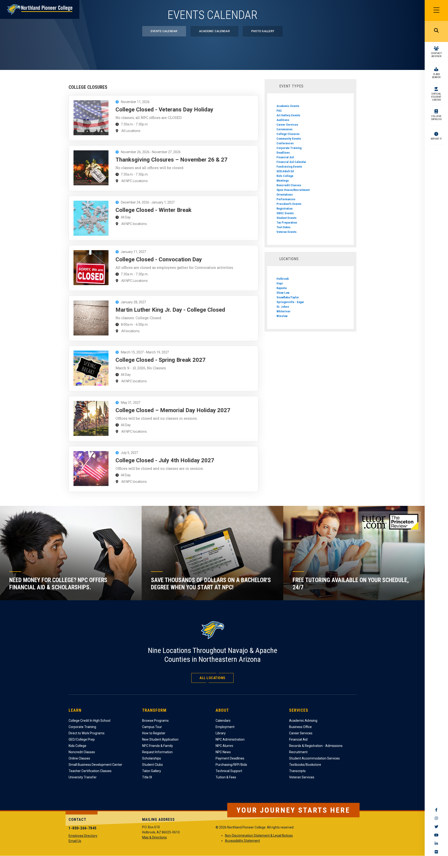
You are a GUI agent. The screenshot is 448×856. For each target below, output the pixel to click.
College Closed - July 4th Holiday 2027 (165, 460)
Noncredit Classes (288, 185)
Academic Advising (303, 720)
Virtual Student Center (436, 96)
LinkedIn (436, 843)
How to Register (153, 733)
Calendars (223, 720)
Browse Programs (155, 720)
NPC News (223, 752)
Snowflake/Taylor (287, 297)
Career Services (287, 124)
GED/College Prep (82, 739)
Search (436, 31)
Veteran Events (286, 232)
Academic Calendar (214, 31)
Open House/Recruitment (293, 190)
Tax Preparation (286, 222)
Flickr (436, 852)
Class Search (436, 76)
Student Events (286, 218)
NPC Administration (230, 739)
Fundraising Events (289, 166)
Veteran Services (301, 777)
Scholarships (151, 758)
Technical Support (229, 771)
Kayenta (281, 288)
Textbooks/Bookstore (305, 764)
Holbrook (282, 278)
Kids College (284, 176)
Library (221, 733)
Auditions (282, 120)
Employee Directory (83, 836)
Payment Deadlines (230, 758)
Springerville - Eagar (290, 302)
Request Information (157, 752)
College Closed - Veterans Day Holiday (164, 109)
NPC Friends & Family (157, 746)
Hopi (279, 283)
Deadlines (283, 152)
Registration (284, 208)
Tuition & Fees (226, 777)
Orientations (284, 194)
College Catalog (436, 118)
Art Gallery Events (288, 115)
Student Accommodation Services (314, 758)
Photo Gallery (262, 31)
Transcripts (297, 771)
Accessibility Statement (242, 840)
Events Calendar (164, 31)
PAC (279, 110)
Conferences (285, 143)
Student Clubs (152, 764)
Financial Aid (285, 157)
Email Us (75, 841)
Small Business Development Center (95, 764)
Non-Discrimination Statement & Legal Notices (259, 835)
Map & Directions (154, 837)
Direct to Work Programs (87, 733)
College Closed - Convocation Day (159, 259)
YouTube (436, 835)
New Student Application (160, 739)
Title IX (147, 777)
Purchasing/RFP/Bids (231, 764)
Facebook (436, 810)
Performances (285, 199)
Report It (436, 138)
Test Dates (283, 227)
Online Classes (79, 758)
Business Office (300, 727)
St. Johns (282, 306)
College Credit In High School (89, 720)
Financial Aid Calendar (291, 162)
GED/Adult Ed (285, 171)
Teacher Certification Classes (90, 771)
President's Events (288, 204)
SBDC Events (285, 213)
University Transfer (83, 777)
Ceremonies (284, 129)
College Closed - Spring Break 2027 (161, 360)
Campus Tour (152, 727)
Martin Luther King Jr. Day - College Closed (170, 310)
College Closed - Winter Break (154, 210)
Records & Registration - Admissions (316, 746)
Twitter (436, 826)
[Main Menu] (436, 10)
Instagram (436, 818)
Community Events (288, 138)
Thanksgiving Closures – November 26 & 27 (172, 159)
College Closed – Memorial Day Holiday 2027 (173, 410)
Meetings (282, 180)
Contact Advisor (436, 55)
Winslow (281, 316)
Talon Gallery (151, 771)
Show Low (282, 292)
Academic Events (287, 106)
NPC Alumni (224, 746)
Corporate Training (288, 148)
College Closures (288, 134)
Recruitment (298, 752)
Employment (225, 727)
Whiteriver (283, 311)
